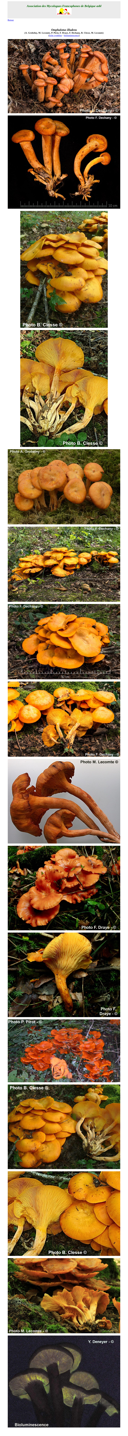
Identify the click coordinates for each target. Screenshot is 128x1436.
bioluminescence (71, 35)
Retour (11, 20)
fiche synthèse (55, 35)
